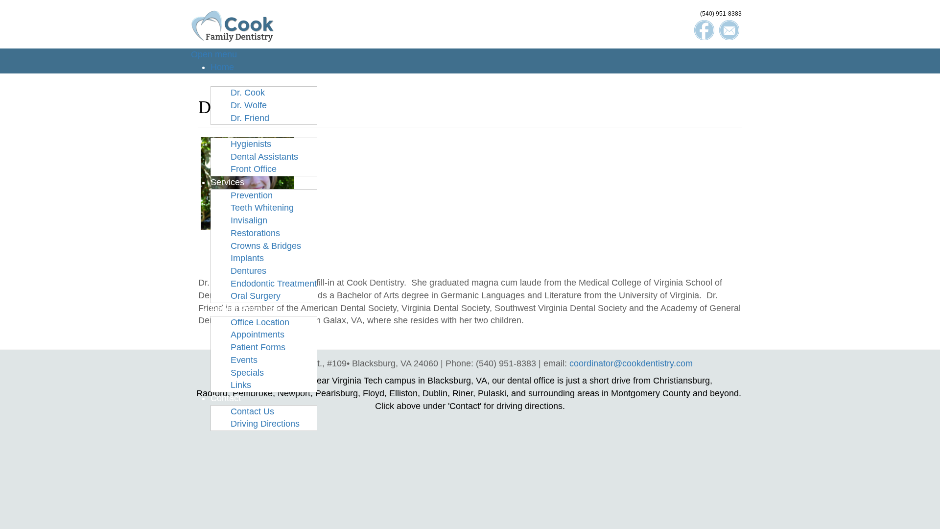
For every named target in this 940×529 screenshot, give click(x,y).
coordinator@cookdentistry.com (631, 363)
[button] (234, 79)
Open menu (214, 54)
